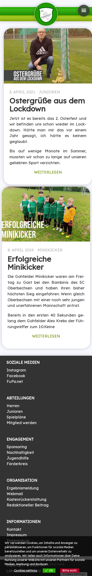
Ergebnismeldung (23, 488)
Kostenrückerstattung (26, 499)
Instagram (16, 370)
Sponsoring (17, 446)
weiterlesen (48, 172)
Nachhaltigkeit (20, 452)
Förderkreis (17, 463)
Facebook (16, 375)
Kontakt (14, 529)
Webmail (15, 493)
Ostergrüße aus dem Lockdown (47, 104)
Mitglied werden (22, 422)
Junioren (49, 92)
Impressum (17, 535)
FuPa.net (15, 381)
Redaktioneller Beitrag (28, 505)
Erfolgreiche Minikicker (29, 262)
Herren (13, 405)
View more (56, 564)
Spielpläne (16, 417)
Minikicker (50, 250)
